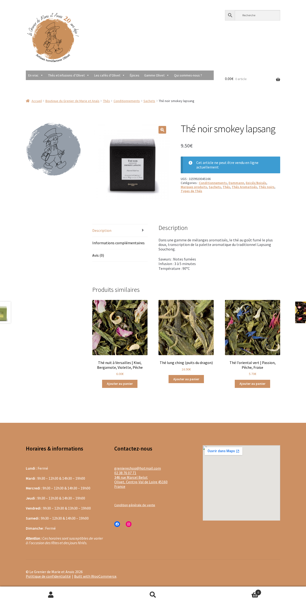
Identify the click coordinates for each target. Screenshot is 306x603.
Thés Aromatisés (244, 187)
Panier (231, 590)
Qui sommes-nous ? (188, 75)
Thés (106, 101)
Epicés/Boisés (256, 183)
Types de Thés (191, 191)
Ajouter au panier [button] (120, 383)
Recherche (153, 595)
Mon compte (51, 595)
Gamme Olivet (154, 75)
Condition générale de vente (134, 505)
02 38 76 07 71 (125, 472)
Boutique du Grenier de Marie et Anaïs (72, 101)
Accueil (37, 101)
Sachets (149, 101)
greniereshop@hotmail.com (137, 468)
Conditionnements (127, 101)
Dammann (236, 183)
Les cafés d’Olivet (107, 75)
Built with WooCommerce (95, 576)
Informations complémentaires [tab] (118, 242)
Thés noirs (266, 187)
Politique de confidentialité (48, 576)
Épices (134, 75)
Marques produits (194, 187)
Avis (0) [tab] (98, 255)
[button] (162, 130)
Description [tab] (101, 230)
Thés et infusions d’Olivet (66, 75)
